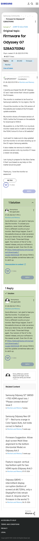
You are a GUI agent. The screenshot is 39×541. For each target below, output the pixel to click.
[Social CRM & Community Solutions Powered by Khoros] (30, 513)
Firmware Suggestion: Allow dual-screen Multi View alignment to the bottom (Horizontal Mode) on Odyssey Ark (19, 444)
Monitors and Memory (26, 82)
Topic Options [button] (32, 21)
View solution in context (14, 264)
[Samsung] (6, 3)
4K (12, 61)
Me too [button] (10, 180)
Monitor (8, 65)
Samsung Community (11, 16)
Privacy (4, 528)
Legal (3, 532)
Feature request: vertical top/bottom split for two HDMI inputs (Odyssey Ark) (18, 465)
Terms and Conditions (10, 524)
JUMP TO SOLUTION (20, 27)
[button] (33, 77)
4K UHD (19, 61)
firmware (29, 61)
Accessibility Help (8, 520)
